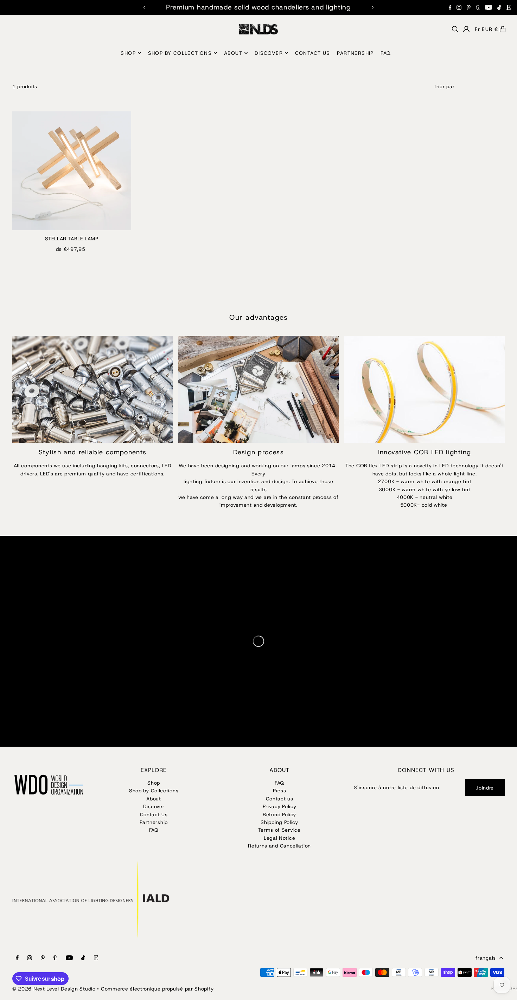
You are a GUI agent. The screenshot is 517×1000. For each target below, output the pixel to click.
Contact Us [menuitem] (312, 53)
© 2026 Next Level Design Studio (54, 989)
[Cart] (502, 29)
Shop (153, 783)
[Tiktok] (499, 7)
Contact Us (154, 814)
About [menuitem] (233, 53)
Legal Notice (279, 838)
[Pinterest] (469, 7)
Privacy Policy (279, 806)
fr (477, 29)
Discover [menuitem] (269, 53)
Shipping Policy (279, 822)
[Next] (372, 7)
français (485, 958)
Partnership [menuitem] (355, 53)
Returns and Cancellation (279, 846)
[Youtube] (488, 7)
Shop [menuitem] (128, 53)
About (153, 799)
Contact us (279, 799)
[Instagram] (459, 7)
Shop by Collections (153, 790)
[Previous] (144, 7)
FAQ (154, 830)
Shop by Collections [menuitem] (180, 53)
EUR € (490, 29)
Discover (154, 806)
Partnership (154, 822)
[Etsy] (508, 7)
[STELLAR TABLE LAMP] (71, 170)
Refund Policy (279, 814)
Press (279, 790)
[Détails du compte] (466, 29)
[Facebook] (450, 7)
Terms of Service (279, 830)
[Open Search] (455, 29)
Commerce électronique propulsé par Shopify (157, 989)
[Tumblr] (478, 7)
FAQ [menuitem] (386, 53)
